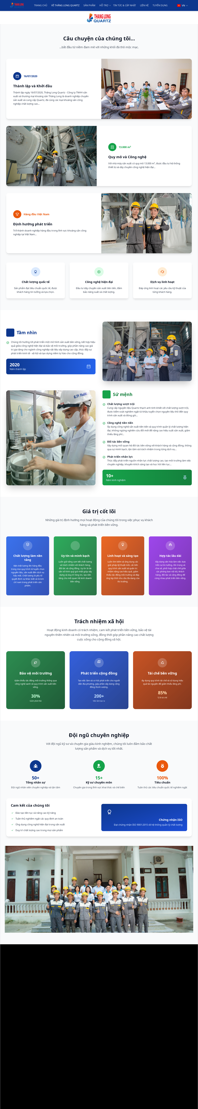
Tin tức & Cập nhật (124, 5)
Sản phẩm (89, 5)
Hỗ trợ (103, 5)
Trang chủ (40, 5)
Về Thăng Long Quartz (65, 5)
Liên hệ (144, 5)
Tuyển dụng (160, 5)
